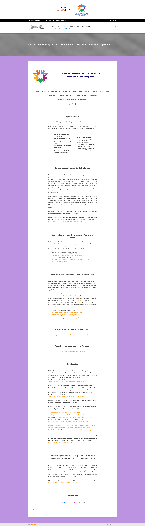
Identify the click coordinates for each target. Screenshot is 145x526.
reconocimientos (76, 335)
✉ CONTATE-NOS (59, 28)
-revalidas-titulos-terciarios (88, 335)
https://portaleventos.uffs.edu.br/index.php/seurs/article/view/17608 (68, 421)
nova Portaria (78, 300)
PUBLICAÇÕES (80, 26)
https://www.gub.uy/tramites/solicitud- (60, 335)
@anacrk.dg (34, 524)
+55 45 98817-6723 (47, 20)
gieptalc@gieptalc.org (60, 20)
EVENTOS (50, 28)
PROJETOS (72, 26)
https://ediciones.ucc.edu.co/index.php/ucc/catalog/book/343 (66, 382)
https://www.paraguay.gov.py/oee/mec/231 (72, 351)
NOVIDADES (89, 26)
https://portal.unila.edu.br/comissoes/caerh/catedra (63, 482)
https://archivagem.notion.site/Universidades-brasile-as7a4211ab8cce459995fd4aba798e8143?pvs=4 (67, 313)
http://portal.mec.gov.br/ (73, 318)
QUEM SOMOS (52, 26)
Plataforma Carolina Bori (70, 296)
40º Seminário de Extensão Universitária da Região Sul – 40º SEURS (75, 417)
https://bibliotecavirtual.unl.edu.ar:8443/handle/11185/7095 (65, 221)
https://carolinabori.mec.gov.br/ (76, 316)
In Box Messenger (35, 20)
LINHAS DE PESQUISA (62, 26)
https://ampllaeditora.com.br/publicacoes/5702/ (62, 442)
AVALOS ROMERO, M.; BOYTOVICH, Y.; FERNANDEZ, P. (63, 413)
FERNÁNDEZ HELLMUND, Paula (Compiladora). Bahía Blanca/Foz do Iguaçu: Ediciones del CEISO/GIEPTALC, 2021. (71, 428)
